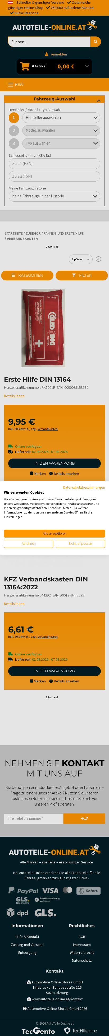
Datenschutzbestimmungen (84, 487)
